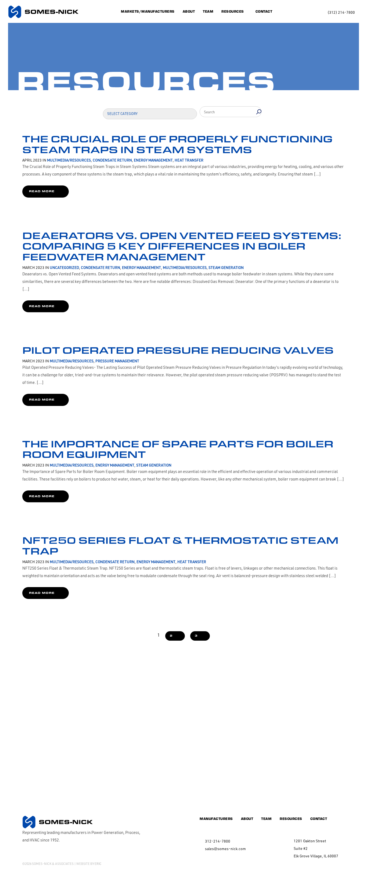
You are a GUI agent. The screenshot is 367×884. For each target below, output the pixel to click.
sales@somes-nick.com (225, 848)
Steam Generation (226, 267)
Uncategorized (64, 267)
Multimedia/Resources (69, 160)
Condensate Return (112, 160)
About (189, 11)
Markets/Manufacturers (148, 11)
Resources (232, 11)
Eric (98, 864)
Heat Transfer (189, 160)
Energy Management (153, 160)
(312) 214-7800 (341, 12)
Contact (264, 11)
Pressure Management (117, 361)
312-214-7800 (217, 841)
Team (208, 11)
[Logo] (43, 12)
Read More (42, 191)
